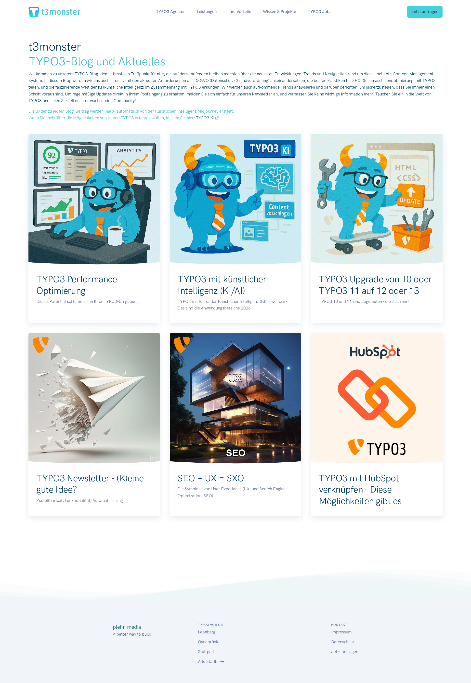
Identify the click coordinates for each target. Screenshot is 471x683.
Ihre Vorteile (239, 11)
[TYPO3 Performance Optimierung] (94, 200)
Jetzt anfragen (424, 11)
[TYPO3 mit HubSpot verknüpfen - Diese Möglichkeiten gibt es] (377, 399)
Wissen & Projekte (279, 11)
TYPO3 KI (205, 117)
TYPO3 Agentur (170, 11)
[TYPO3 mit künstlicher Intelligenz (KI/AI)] (235, 200)
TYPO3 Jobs (319, 11)
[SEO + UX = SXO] (235, 399)
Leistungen (207, 11)
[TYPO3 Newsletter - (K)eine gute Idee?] (94, 399)
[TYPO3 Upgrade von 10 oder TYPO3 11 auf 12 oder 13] (377, 200)
